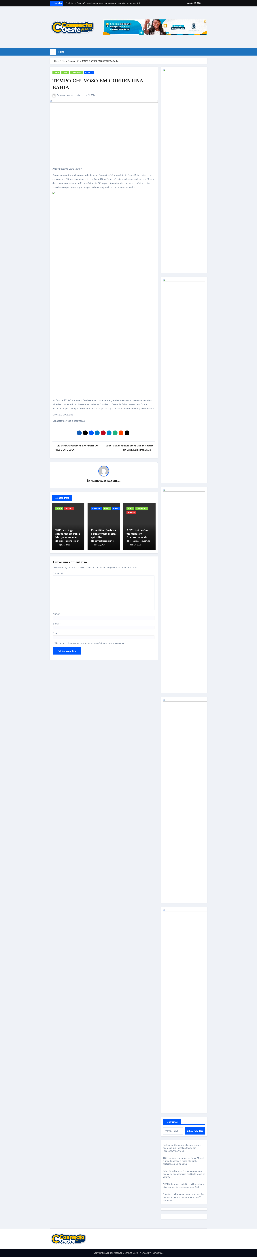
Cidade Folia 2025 (195, 1131)
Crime (115, 508)
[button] (206, 52)
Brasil (65, 73)
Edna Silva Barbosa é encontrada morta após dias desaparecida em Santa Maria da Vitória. (184, 1174)
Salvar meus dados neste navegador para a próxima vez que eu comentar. (90, 643)
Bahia (56, 73)
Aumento (96, 508)
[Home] (53, 52)
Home (61, 52)
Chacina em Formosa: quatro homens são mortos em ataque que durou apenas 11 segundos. (183, 1197)
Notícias (89, 73)
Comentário (59, 573)
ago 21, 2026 (64, 545)
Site (55, 633)
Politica (69, 508)
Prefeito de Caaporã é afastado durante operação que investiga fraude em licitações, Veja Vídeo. (182, 1148)
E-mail (57, 624)
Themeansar (157, 1253)
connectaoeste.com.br (70, 95)
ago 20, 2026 (99, 545)
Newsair (144, 1253)
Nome (56, 614)
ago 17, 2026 (135, 545)
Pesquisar (172, 1121)
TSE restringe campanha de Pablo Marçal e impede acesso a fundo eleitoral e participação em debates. (183, 1161)
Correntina (76, 73)
